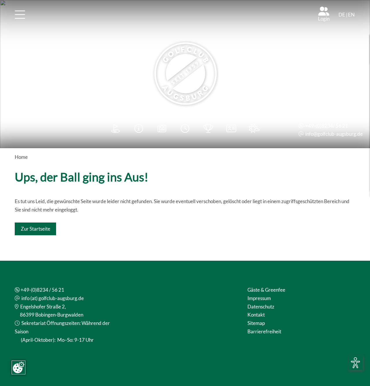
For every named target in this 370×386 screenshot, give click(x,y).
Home (21, 157)
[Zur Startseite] (185, 74)
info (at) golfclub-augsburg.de (52, 298)
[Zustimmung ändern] (18, 367)
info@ (311, 134)
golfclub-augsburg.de (340, 134)
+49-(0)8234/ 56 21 (326, 126)
